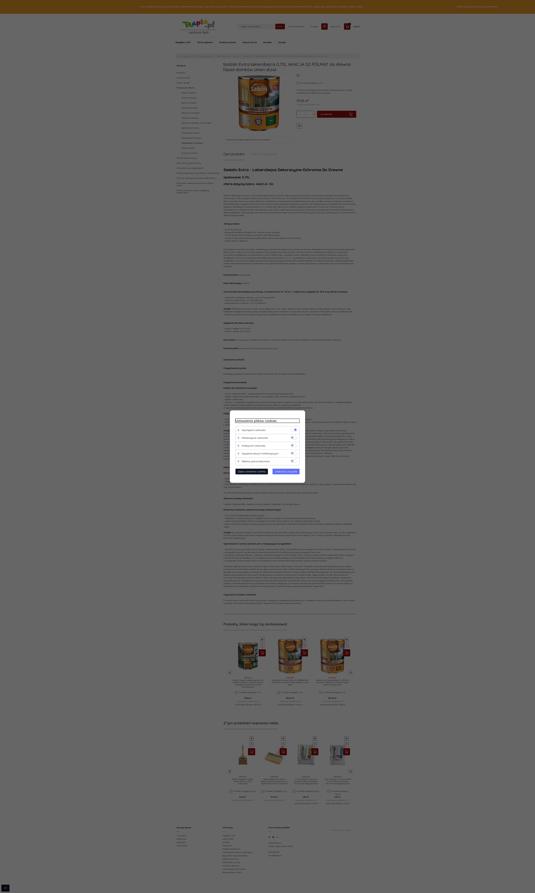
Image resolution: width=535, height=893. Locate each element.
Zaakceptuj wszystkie (286, 471)
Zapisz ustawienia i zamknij (252, 471)
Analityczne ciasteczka (253, 445)
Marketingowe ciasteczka (255, 437)
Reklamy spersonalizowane (256, 461)
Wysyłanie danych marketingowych (260, 453)
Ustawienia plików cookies (256, 421)
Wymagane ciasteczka (253, 430)
